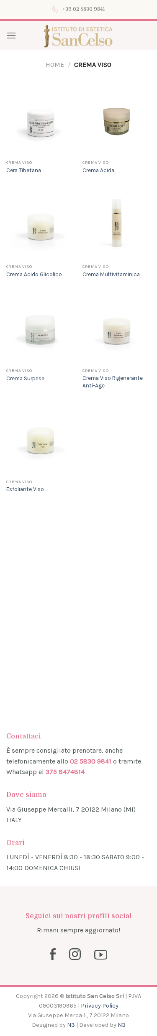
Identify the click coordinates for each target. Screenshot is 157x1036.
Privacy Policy (99, 1005)
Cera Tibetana (23, 170)
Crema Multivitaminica (111, 274)
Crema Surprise (25, 378)
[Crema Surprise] (40, 330)
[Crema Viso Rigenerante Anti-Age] (116, 330)
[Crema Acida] (116, 122)
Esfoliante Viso (25, 489)
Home (55, 65)
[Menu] (11, 35)
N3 (71, 1024)
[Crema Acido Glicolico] (40, 226)
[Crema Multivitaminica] (116, 226)
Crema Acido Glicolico (34, 274)
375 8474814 (65, 772)
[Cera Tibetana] (40, 122)
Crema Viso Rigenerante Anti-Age (112, 382)
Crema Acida (98, 170)
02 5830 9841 (90, 761)
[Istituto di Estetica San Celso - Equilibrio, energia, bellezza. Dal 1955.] (78, 35)
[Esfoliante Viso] (40, 441)
